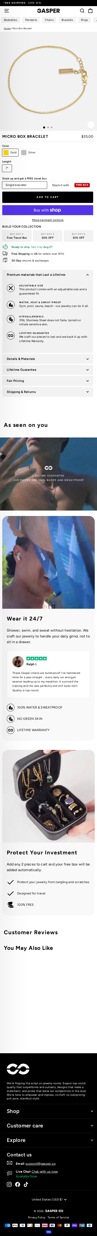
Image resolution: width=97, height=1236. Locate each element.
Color (5, 145)
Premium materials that (36, 275)
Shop (13, 1111)
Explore (16, 1140)
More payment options (48, 220)
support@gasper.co (40, 1164)
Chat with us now (45, 1171)
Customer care (25, 1125)
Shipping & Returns (21, 392)
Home (7, 28)
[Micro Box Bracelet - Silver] (66, 1031)
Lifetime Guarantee (21, 370)
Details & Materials (21, 359)
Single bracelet (16, 185)
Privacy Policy (37, 1217)
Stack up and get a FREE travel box (24, 178)
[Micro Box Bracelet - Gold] (61, 1031)
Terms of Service (58, 1217)
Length (6, 161)
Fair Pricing (15, 381)
